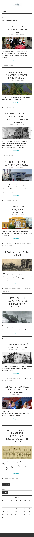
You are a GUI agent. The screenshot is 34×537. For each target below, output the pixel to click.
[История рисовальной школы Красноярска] (17, 358)
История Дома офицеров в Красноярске (17, 209)
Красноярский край (22, 243)
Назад (6, 484)
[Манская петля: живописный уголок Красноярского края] (17, 89)
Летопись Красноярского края (21, 290)
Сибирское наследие (7, 291)
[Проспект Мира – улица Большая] (17, 265)
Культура (6, 424)
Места (12, 65)
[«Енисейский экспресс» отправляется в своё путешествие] (17, 403)
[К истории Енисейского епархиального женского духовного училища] (17, 133)
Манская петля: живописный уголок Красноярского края (17, 75)
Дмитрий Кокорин (20, 34)
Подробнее (17, 60)
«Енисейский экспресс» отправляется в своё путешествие (17, 390)
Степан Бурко (20, 394)
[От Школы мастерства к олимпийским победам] (17, 175)
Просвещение (10, 155)
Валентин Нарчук (20, 124)
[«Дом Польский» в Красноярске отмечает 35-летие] (17, 43)
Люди (5, 200)
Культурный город (15, 288)
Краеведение (7, 65)
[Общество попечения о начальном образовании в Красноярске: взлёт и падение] (17, 452)
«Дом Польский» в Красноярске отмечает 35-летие (17, 29)
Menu (4, 11)
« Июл (3, 521)
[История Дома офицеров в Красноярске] (17, 223)
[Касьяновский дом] (17, 5)
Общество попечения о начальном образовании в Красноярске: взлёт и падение (17, 436)
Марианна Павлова (20, 214)
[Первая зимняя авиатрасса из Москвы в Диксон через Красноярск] (17, 317)
